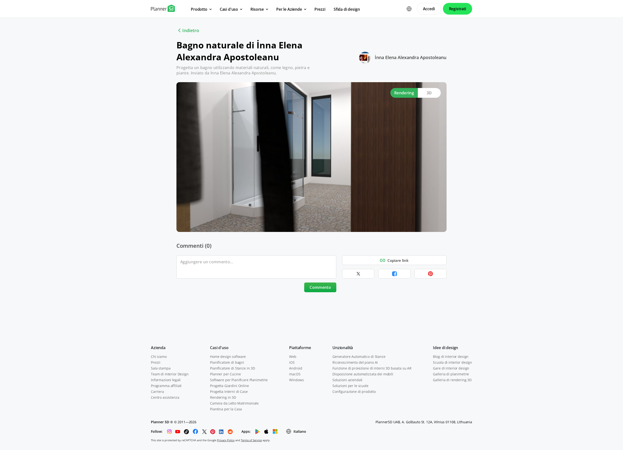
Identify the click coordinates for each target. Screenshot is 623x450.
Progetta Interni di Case (229, 391)
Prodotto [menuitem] (199, 9)
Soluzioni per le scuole (350, 385)
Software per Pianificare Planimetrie (239, 380)
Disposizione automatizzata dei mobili (362, 374)
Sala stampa (160, 368)
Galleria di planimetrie (451, 374)
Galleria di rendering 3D (452, 380)
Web (292, 356)
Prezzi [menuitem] (319, 9)
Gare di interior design (451, 368)
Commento (320, 287)
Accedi (429, 8)
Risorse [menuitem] (257, 9)
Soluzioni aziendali (347, 380)
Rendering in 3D (223, 397)
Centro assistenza (165, 397)
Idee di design (445, 347)
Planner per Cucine (225, 374)
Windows (296, 380)
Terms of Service (251, 440)
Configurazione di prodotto (354, 391)
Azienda (158, 347)
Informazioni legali (166, 380)
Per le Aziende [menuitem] (289, 9)
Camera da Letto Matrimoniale (234, 403)
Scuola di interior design (452, 362)
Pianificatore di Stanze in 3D (232, 368)
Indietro (190, 30)
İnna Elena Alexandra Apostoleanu (410, 57)
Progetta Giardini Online (229, 385)
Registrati (457, 8)
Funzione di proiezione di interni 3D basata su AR (372, 368)
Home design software (228, 356)
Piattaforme (300, 347)
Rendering (404, 93)
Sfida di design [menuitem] (347, 9)
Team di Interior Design (170, 374)
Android (295, 368)
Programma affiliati (166, 385)
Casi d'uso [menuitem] (229, 9)
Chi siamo (159, 356)
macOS (294, 374)
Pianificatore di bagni (227, 362)
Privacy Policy (226, 440)
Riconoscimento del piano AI (355, 362)
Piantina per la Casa (226, 409)
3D (429, 93)
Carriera (157, 391)
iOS (292, 362)
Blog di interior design (450, 356)
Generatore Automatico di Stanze (358, 356)
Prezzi (155, 362)
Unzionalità (342, 347)
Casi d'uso (219, 347)
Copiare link (398, 260)
